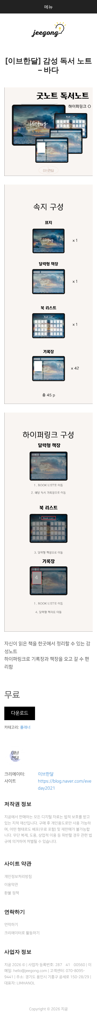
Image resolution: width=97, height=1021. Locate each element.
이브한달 (46, 774)
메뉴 (48, 6)
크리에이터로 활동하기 (22, 933)
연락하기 (11, 925)
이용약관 (11, 885)
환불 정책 (11, 893)
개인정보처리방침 (18, 876)
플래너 (25, 727)
